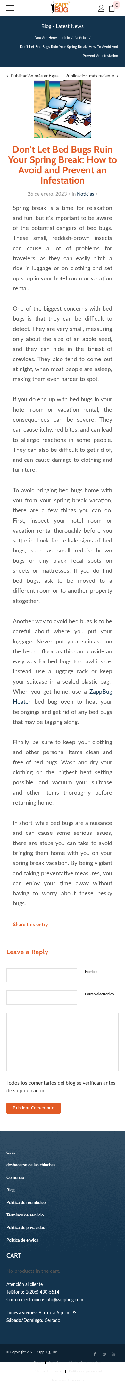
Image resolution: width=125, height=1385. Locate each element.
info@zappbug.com (64, 1300)
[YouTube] (114, 1354)
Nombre (91, 972)
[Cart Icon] (111, 8)
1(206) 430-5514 (42, 1292)
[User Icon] (101, 8)
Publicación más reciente (89, 76)
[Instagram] (104, 1354)
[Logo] (60, 8)
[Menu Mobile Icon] (10, 8)
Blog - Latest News (62, 26)
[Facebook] (94, 1354)
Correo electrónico (99, 994)
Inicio (66, 38)
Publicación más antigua (35, 76)
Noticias (81, 38)
